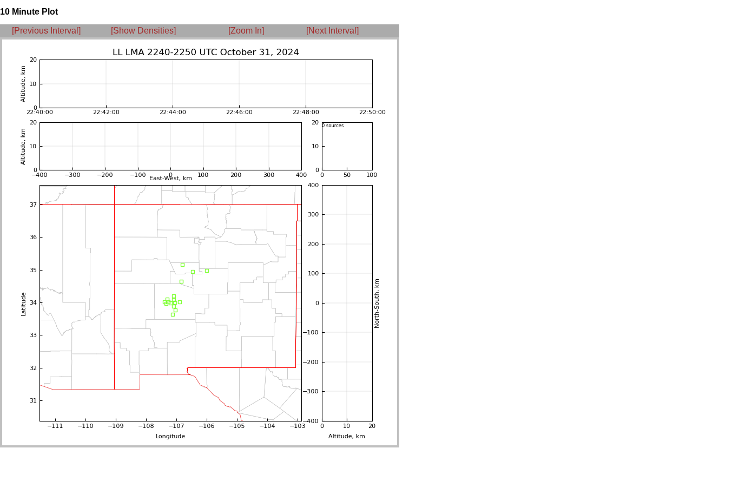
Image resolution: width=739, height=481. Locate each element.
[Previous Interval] (46, 30)
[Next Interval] (332, 30)
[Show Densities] (143, 30)
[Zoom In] (246, 30)
